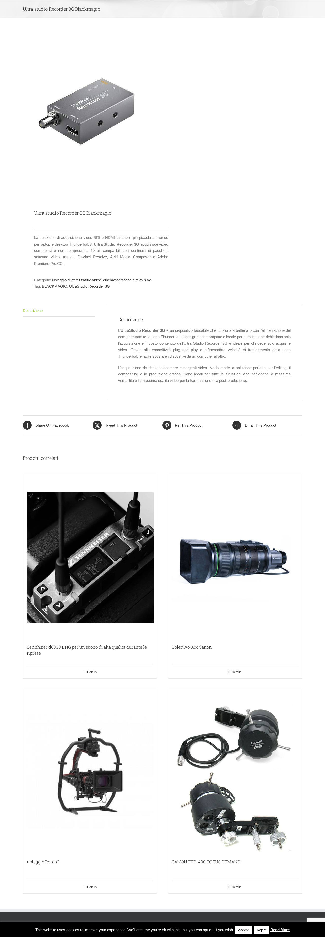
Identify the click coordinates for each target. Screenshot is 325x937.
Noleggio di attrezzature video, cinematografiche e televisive (101, 280)
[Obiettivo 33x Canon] (235, 556)
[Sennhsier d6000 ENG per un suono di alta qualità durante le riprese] (90, 556)
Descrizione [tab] (33, 310)
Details (92, 672)
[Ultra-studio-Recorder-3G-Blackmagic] (90, 114)
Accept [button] (243, 930)
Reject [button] (261, 930)
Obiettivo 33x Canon (192, 647)
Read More (280, 930)
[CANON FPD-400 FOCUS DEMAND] (235, 771)
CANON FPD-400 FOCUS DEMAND (206, 862)
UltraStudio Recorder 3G (89, 286)
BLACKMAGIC (54, 286)
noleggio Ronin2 (43, 862)
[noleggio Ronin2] (90, 771)
